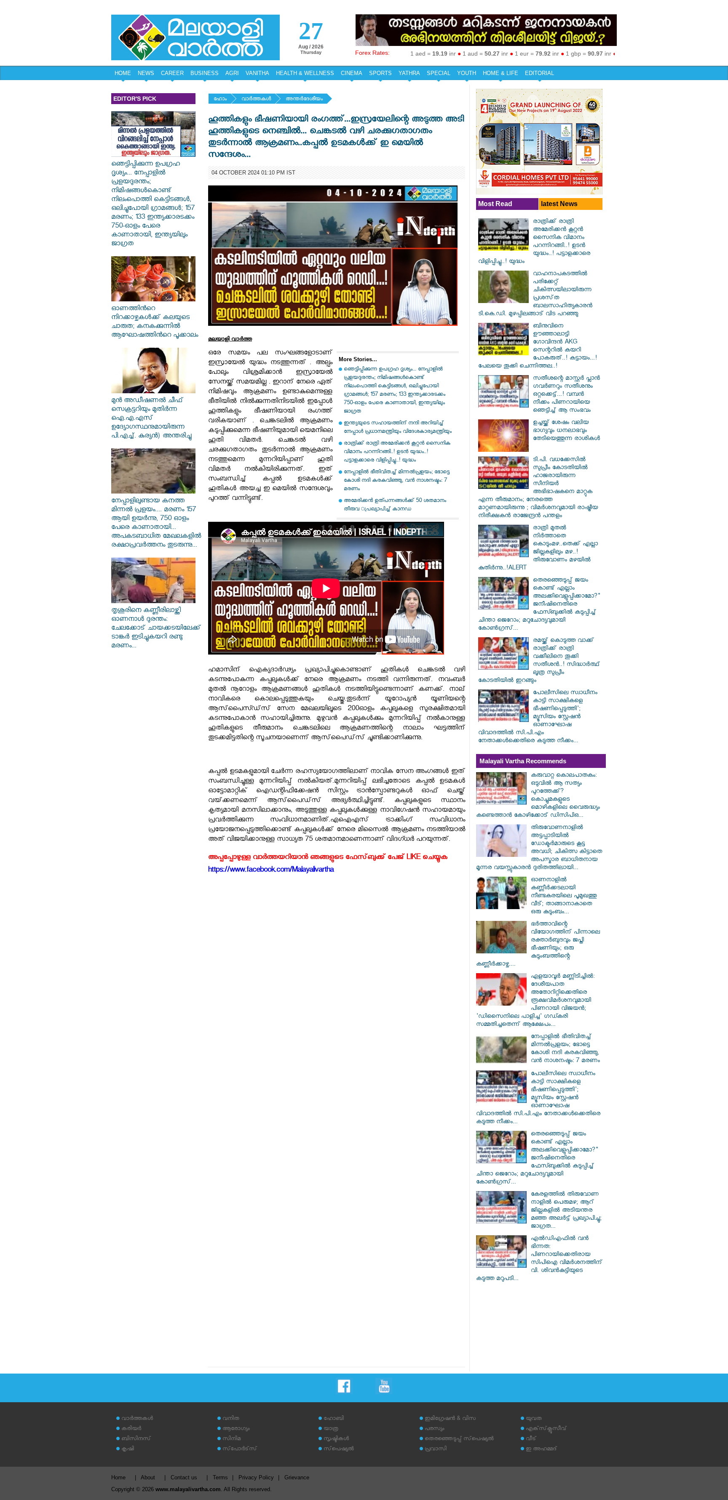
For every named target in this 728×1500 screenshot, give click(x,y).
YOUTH (466, 73)
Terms (220, 1477)
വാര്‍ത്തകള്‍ (256, 100)
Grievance (296, 1477)
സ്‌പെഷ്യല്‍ (339, 1450)
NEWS (146, 73)
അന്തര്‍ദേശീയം (304, 100)
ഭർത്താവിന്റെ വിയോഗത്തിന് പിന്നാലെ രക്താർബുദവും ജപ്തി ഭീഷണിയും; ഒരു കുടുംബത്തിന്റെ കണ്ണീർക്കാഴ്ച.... (538, 945)
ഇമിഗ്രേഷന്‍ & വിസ (450, 1419)
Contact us (184, 1477)
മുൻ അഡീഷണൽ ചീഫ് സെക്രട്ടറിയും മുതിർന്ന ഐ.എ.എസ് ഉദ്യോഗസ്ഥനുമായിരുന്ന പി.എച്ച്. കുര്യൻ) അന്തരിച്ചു (151, 419)
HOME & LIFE (500, 73)
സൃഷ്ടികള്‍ (336, 1440)
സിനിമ (231, 1440)
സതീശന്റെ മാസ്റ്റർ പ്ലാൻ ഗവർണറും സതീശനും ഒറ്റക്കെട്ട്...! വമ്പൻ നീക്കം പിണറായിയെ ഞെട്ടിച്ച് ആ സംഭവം (566, 395)
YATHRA (409, 73)
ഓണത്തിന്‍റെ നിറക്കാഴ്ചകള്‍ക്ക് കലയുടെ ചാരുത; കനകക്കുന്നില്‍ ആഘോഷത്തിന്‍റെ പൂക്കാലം (154, 323)
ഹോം (220, 100)
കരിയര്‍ (131, 1429)
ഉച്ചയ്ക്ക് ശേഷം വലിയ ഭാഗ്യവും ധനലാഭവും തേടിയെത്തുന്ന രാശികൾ (566, 431)
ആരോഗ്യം (235, 1429)
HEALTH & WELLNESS (305, 73)
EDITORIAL (539, 73)
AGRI (232, 73)
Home (118, 1477)
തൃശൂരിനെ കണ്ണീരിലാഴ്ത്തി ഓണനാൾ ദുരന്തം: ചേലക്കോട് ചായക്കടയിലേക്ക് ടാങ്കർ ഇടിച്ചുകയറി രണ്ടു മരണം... (156, 629)
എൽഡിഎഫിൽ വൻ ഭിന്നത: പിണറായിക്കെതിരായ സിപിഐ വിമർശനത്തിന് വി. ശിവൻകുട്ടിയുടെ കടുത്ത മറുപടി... (539, 1259)
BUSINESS (204, 73)
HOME (123, 73)
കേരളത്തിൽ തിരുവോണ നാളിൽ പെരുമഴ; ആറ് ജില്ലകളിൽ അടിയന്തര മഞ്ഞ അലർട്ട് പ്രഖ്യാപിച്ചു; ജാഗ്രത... (566, 1211)
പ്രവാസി (436, 1450)
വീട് (531, 1440)
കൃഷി (127, 1450)
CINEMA (351, 73)
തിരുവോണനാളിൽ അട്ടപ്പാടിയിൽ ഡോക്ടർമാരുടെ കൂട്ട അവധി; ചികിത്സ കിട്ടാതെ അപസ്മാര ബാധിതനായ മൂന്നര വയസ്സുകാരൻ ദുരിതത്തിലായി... (539, 848)
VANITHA (257, 73)
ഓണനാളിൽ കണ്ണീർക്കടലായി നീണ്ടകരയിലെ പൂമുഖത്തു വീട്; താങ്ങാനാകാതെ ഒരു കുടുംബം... (564, 897)
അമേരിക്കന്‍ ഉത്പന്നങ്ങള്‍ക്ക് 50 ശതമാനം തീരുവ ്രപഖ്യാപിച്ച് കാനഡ (395, 505)
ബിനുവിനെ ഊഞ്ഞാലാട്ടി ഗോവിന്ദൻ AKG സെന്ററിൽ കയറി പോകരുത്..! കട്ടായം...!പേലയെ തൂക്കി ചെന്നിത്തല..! (537, 347)
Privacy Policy (256, 1477)
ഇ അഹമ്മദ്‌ (541, 1450)
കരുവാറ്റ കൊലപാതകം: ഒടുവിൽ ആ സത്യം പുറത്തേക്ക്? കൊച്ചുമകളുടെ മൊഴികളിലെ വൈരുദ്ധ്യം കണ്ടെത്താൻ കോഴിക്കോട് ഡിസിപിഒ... (538, 796)
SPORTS (380, 73)
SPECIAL (438, 73)
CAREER (172, 73)
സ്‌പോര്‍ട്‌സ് (239, 1450)
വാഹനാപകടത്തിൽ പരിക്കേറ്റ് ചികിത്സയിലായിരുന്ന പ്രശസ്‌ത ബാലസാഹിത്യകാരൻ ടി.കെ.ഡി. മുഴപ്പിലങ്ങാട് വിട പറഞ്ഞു (535, 295)
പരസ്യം (434, 1429)
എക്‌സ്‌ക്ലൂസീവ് (546, 1429)
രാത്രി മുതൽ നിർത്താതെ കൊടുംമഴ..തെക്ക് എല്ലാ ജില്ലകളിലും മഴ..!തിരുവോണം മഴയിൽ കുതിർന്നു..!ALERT (538, 549)
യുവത (534, 1419)
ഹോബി (334, 1419)
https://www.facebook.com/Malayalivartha (271, 871)
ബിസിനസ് (136, 1440)
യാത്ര (331, 1429)
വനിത (230, 1419)
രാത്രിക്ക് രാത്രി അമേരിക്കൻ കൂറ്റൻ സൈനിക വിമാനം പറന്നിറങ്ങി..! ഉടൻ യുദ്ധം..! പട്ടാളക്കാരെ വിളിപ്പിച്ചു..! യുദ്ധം (397, 452)
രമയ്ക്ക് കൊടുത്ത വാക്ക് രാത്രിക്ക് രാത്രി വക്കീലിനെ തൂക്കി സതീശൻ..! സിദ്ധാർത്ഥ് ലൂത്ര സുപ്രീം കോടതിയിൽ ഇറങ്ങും (539, 661)
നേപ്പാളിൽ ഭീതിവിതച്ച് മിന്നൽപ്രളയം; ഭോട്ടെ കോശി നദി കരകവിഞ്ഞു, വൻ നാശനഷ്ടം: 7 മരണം (397, 481)
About (148, 1477)
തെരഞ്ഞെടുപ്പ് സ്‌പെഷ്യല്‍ (459, 1440)
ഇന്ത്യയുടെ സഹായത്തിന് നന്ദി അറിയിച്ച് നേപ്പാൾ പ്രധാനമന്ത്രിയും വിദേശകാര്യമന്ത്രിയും (398, 428)
